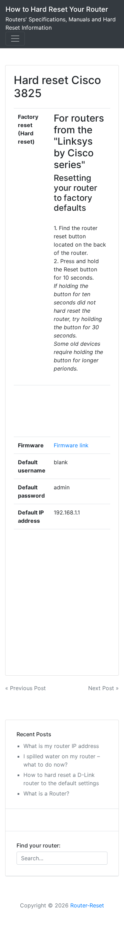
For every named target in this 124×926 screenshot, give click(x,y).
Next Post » (103, 688)
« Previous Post (25, 688)
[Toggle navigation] (15, 38)
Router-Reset (87, 905)
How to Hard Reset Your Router (57, 9)
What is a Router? (46, 793)
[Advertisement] (80, 411)
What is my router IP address (61, 745)
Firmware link (71, 445)
